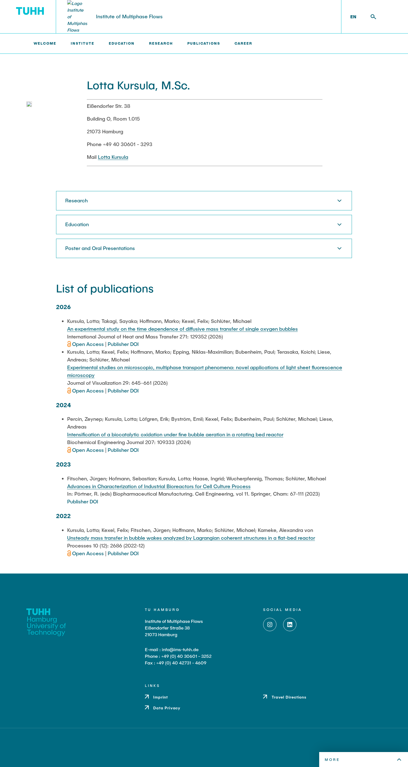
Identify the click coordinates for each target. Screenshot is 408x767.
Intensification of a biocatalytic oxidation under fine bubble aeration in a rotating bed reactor (175, 434)
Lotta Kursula (113, 157)
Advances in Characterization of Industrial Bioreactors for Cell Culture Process (159, 486)
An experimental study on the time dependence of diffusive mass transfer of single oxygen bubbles (182, 329)
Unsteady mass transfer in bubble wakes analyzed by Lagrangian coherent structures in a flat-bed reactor (191, 538)
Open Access (88, 344)
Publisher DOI (123, 344)
